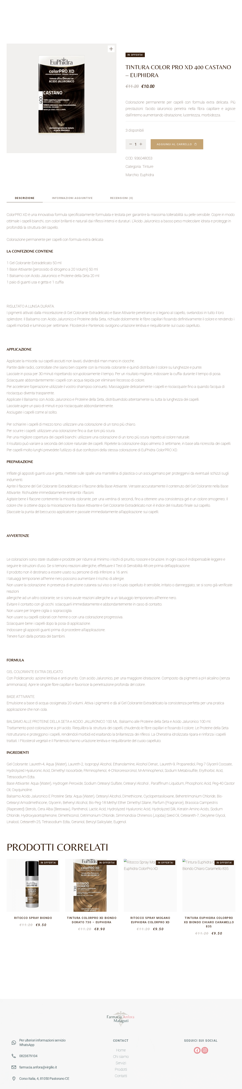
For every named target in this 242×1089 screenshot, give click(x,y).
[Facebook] (197, 1050)
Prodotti (121, 1069)
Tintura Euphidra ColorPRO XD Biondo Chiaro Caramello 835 (209, 922)
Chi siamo (121, 1056)
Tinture (147, 166)
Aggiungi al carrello (174, 144)
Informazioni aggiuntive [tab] (72, 198)
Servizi (121, 1063)
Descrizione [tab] (24, 198)
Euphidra (147, 175)
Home (121, 1050)
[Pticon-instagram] (204, 1050)
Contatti (121, 1076)
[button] (111, 48)
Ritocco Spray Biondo (33, 918)
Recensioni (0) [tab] (121, 198)
